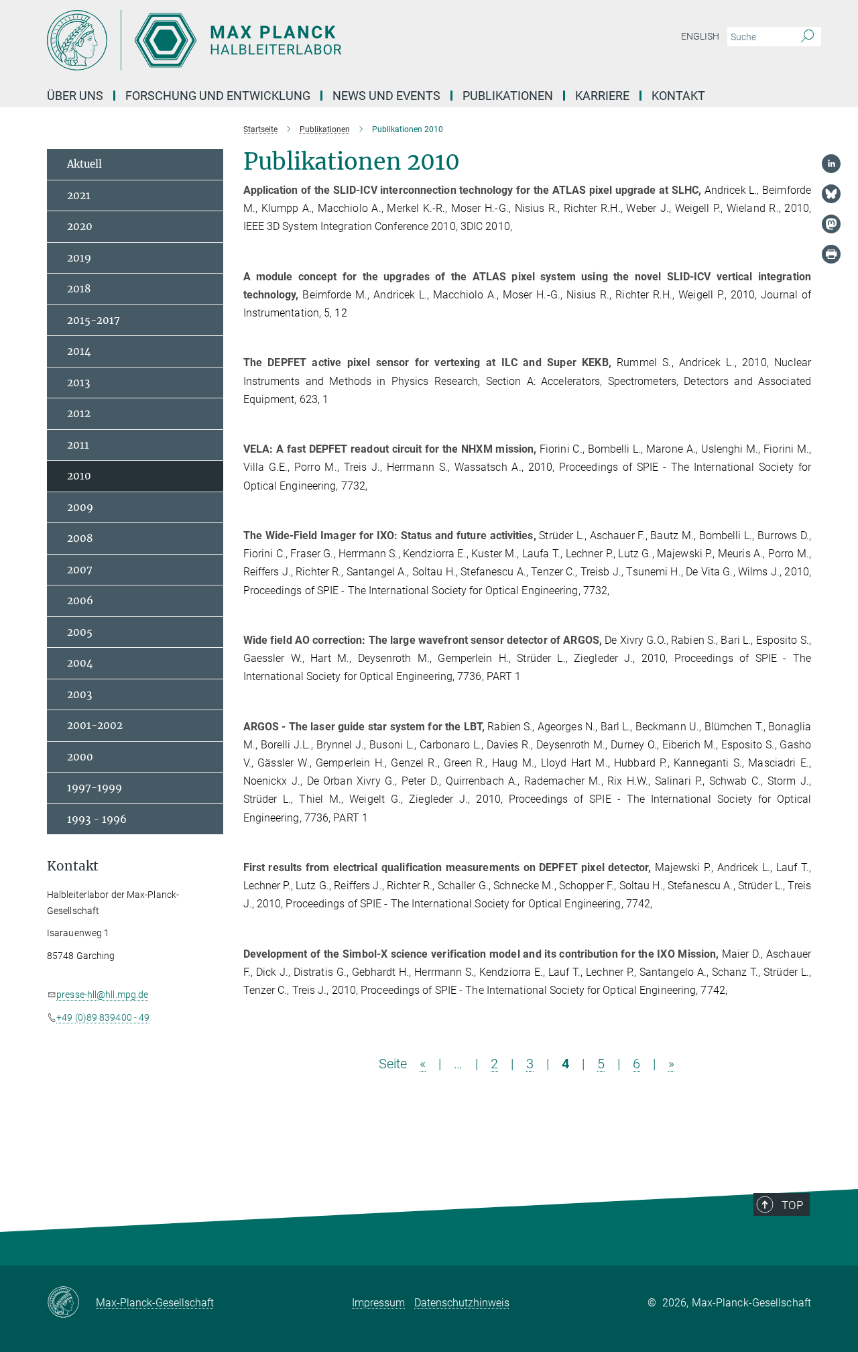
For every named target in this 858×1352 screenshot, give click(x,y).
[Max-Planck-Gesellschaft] (71, 1303)
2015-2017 (93, 320)
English (700, 36)
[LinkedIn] (831, 164)
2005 (80, 632)
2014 (79, 351)
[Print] (831, 254)
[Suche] (807, 36)
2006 (80, 600)
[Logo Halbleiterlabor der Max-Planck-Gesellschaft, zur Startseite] (298, 40)
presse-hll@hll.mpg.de (102, 994)
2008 (80, 538)
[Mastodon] (831, 224)
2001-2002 (95, 725)
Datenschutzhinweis (461, 1302)
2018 (79, 288)
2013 (78, 382)
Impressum (378, 1302)
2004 (80, 663)
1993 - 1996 (97, 819)
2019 (79, 257)
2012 (78, 413)
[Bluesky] (831, 194)
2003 (79, 694)
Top (792, 1205)
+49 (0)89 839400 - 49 (102, 1017)
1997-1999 (94, 787)
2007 (80, 569)
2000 (80, 756)
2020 (80, 226)
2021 (78, 195)
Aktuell (84, 164)
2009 (80, 507)
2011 (78, 445)
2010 (79, 475)
